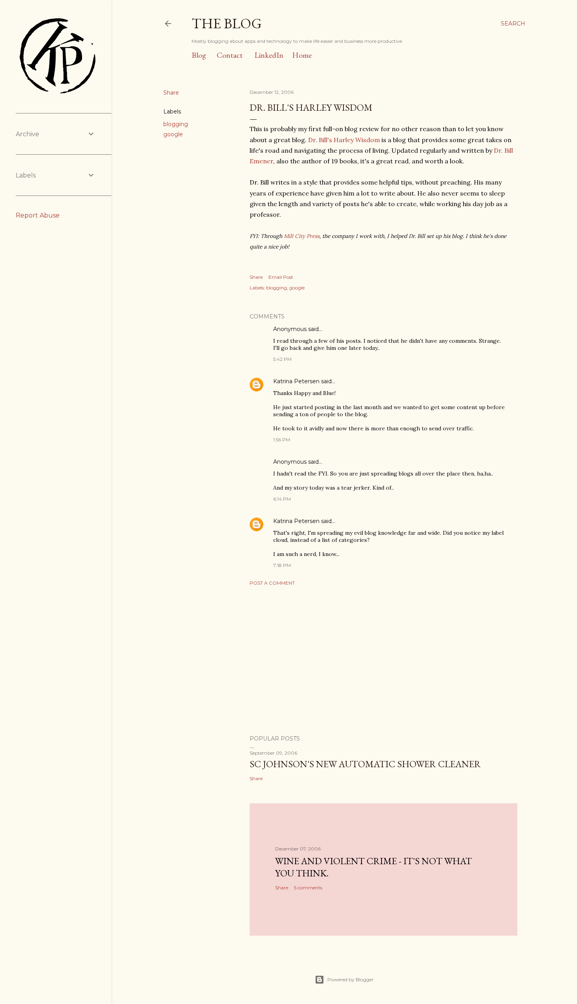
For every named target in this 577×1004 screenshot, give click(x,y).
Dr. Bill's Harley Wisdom (344, 140)
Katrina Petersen (296, 381)
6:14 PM (282, 499)
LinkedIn (268, 55)
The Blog (227, 23)
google (173, 134)
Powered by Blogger (350, 979)
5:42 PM (282, 359)
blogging (175, 124)
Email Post (280, 277)
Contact (230, 55)
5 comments (308, 888)
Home (302, 55)
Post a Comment (272, 583)
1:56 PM (281, 440)
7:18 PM (282, 565)
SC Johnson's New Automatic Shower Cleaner (365, 764)
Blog (199, 55)
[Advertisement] (383, 660)
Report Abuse (38, 215)
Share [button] (171, 92)
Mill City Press (302, 236)
